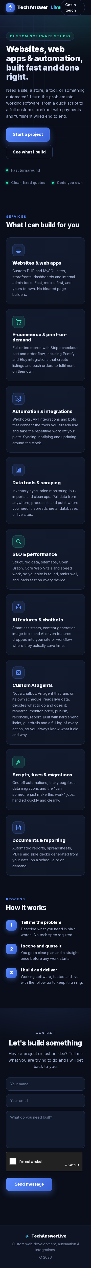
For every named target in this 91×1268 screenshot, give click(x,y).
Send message (29, 1184)
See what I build (29, 151)
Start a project (28, 134)
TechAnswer (38, 7)
